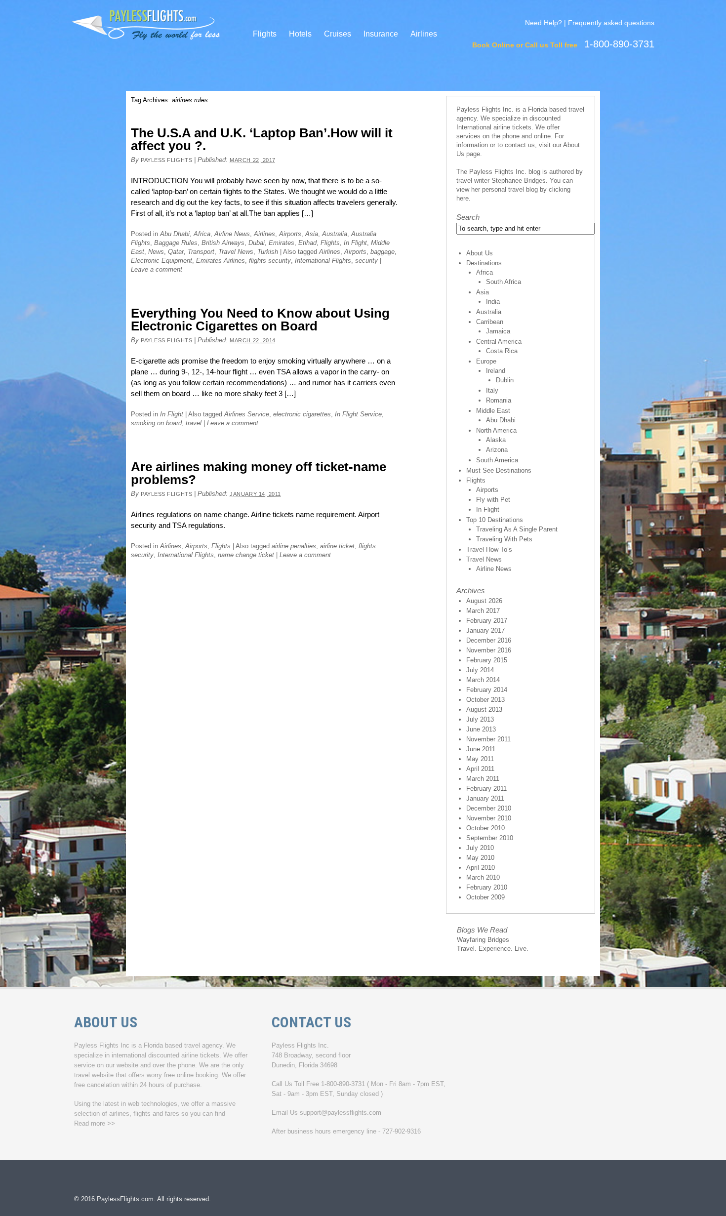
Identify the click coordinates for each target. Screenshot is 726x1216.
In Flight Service (358, 414)
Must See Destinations (498, 470)
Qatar (176, 251)
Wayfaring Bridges (483, 939)
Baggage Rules (176, 242)
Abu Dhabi (175, 234)
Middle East (493, 410)
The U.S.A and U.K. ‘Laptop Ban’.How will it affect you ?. (262, 139)
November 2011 (488, 739)
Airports (290, 234)
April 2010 (480, 867)
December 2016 (488, 640)
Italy (492, 390)
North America (496, 430)
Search (468, 217)
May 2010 (480, 857)
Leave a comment (156, 269)
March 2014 (483, 680)
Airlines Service (246, 414)
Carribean (489, 321)
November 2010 (488, 818)
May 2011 (480, 759)
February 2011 (486, 788)
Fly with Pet (493, 499)
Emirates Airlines (220, 260)
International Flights (323, 260)
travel (194, 423)
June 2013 (481, 729)
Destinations (484, 263)
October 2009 (485, 897)
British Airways (223, 242)
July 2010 (480, 847)
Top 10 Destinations (494, 520)
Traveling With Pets (504, 539)
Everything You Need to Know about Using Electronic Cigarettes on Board (260, 319)
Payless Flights (166, 160)
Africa (202, 234)
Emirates (281, 242)
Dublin (505, 380)
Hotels (300, 34)
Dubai (256, 242)
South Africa (503, 281)
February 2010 (486, 887)
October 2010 (485, 828)
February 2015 (486, 660)
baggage (382, 251)
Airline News (232, 234)
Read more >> (94, 1123)
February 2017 (486, 620)
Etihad (307, 242)
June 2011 (480, 749)
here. (463, 198)
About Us (479, 253)
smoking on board (156, 423)
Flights (265, 34)
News (156, 251)
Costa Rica (502, 351)
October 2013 (485, 699)
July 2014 (480, 670)
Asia (311, 234)
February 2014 (486, 689)
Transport (201, 251)
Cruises (337, 34)
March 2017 (483, 610)
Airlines (423, 34)
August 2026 (484, 601)
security (366, 260)
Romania (498, 400)
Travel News (235, 251)
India (493, 301)
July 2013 (480, 719)
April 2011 (480, 768)
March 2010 (483, 877)
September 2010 (489, 838)
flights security (270, 260)
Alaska (496, 440)
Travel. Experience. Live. (492, 948)
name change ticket (246, 555)
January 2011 (485, 798)
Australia (334, 234)
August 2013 (484, 709)
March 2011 (482, 778)
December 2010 (488, 808)
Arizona (497, 449)
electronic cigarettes (302, 414)
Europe (486, 361)
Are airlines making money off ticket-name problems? (258, 473)
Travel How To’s (489, 549)
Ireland (495, 370)
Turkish (267, 251)
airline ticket (337, 546)
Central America (499, 341)
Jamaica (498, 331)
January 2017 (485, 630)
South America (497, 460)
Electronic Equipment (161, 260)
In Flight (355, 242)
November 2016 (488, 650)
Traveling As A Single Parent (517, 529)
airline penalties (294, 546)
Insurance (380, 34)
